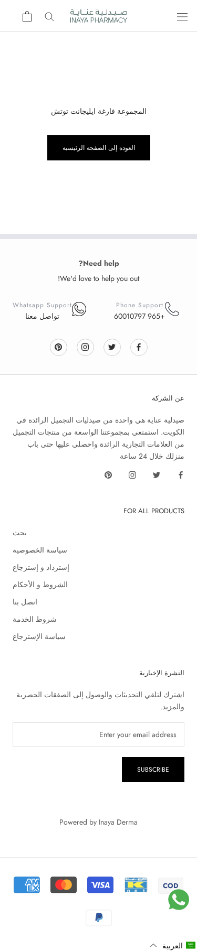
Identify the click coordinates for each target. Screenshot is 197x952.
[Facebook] (138, 346)
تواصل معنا (42, 316)
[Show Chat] (178, 899)
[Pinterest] (58, 346)
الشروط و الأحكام (40, 584)
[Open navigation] (182, 16)
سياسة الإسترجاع (39, 636)
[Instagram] (85, 346)
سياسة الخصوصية (40, 550)
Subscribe (153, 769)
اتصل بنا (25, 602)
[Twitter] (112, 346)
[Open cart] (27, 16)
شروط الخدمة (35, 619)
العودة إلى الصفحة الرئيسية (99, 148)
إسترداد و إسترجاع (41, 567)
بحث (20, 532)
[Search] (49, 16)
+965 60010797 (139, 316)
